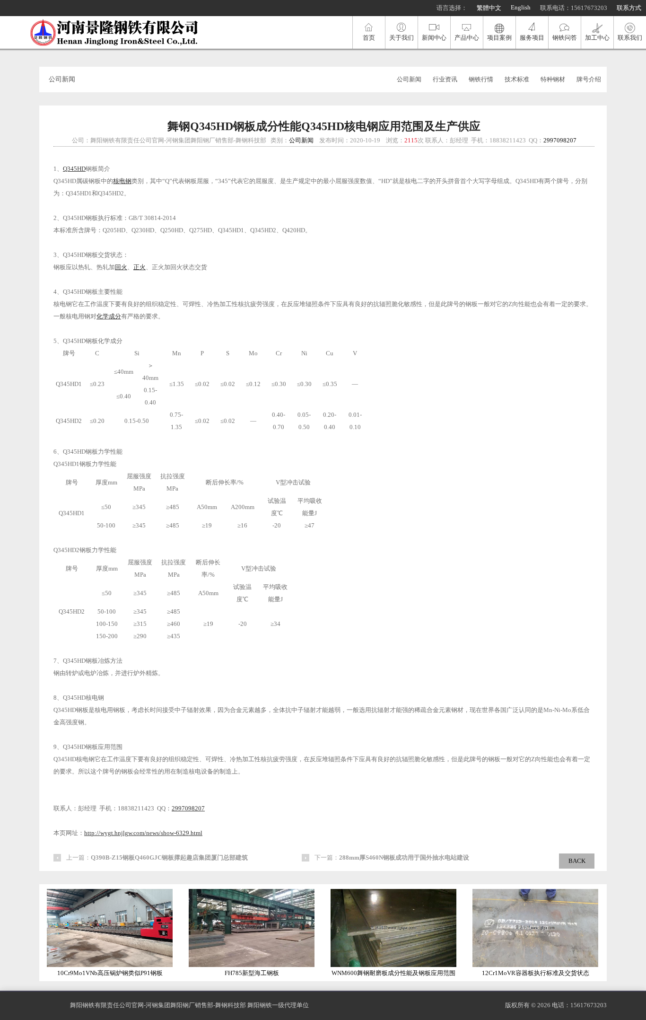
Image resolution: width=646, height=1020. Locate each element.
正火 (139, 267)
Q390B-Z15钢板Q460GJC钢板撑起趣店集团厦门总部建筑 (169, 857)
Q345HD (74, 168)
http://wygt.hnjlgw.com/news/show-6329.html (143, 832)
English (521, 7)
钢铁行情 (481, 79)
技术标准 (517, 79)
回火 (121, 267)
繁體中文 (489, 7)
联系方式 (629, 7)
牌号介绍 (588, 79)
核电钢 (122, 181)
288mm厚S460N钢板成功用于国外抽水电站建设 (404, 857)
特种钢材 (553, 79)
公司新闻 (409, 79)
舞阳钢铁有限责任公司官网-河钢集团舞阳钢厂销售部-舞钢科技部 (158, 1005)
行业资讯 (445, 79)
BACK (576, 860)
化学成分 (108, 316)
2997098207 (559, 140)
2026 (543, 1005)
